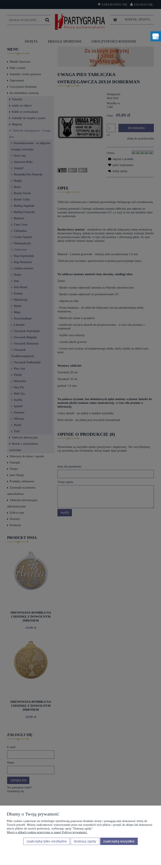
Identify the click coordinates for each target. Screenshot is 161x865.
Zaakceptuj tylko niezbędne (46, 841)
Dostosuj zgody (85, 841)
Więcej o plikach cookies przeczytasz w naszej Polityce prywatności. (47, 832)
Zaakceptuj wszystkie (119, 841)
